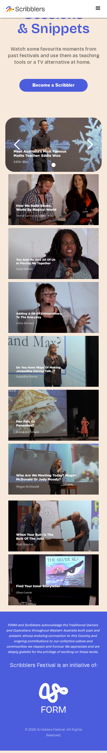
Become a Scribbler (53, 85)
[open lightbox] (53, 145)
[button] (98, 11)
